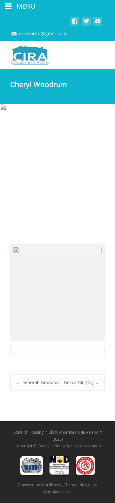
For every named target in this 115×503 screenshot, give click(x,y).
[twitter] (86, 24)
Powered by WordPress (40, 485)
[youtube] (97, 24)
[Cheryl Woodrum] (57, 292)
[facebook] (74, 24)
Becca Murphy (81, 382)
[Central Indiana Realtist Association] (25, 54)
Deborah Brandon (37, 382)
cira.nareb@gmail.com (43, 33)
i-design (85, 485)
